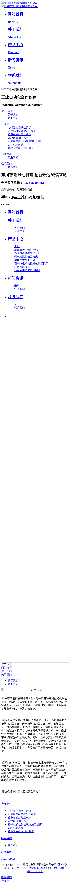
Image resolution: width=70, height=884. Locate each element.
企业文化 (13, 684)
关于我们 (6, 671)
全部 (17, 246)
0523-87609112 (34, 182)
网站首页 (15, 212)
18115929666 (8, 858)
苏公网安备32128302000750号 (40, 868)
